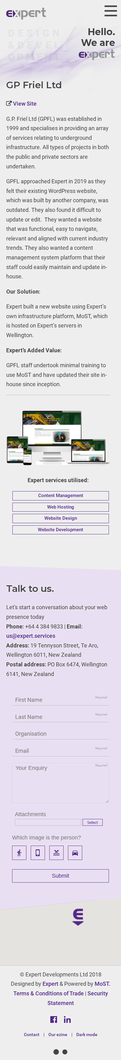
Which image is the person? (46, 837)
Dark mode (86, 1034)
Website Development (60, 529)
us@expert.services (30, 636)
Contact (31, 1034)
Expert (50, 983)
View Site (24, 103)
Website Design (60, 518)
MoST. (102, 983)
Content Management (60, 495)
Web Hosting (60, 507)
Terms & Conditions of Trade (48, 993)
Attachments (30, 814)
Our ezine (57, 1034)
